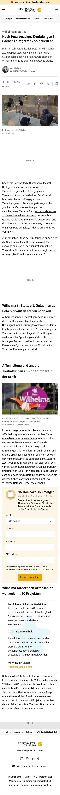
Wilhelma (36, 19)
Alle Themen (48, 19)
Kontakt (24, 785)
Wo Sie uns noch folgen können (32, 766)
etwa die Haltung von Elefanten (19, 438)
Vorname (10, 528)
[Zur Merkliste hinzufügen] (56, 84)
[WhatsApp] (27, 758)
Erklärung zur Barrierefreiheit (37, 781)
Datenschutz (45, 776)
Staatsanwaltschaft (22, 19)
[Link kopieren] (28, 84)
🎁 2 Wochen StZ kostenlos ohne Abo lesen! (30, 2)
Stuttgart (8, 19)
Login (55, 10)
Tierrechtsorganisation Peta (17, 191)
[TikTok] (33, 758)
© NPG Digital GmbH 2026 (30, 750)
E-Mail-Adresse (12, 554)
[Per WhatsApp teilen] (47, 83)
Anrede (9, 515)
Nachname (10, 541)
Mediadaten (15, 781)
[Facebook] (38, 758)
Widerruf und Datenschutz (43, 569)
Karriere (27, 776)
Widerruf (48, 785)
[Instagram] (21, 758)
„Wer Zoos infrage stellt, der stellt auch (29, 462)
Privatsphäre (14, 776)
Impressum (36, 785)
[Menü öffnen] (3, 10)
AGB (35, 776)
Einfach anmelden (30, 577)
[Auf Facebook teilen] (35, 84)
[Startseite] (6, 732)
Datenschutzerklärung (20, 666)
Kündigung (13, 785)
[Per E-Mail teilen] (41, 84)
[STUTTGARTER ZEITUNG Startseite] (30, 10)
